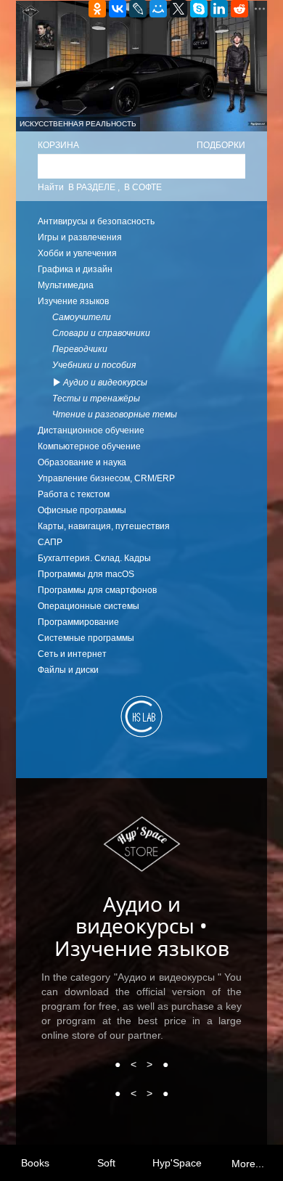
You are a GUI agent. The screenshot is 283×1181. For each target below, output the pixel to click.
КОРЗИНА (58, 145)
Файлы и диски (68, 670)
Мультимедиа (66, 285)
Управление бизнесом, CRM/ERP (106, 478)
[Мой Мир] (158, 8)
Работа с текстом (74, 494)
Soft (106, 1163)
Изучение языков (73, 301)
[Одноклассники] (97, 8)
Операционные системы (88, 606)
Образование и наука (82, 462)
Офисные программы (82, 510)
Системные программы (86, 638)
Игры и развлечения (80, 237)
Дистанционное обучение (91, 430)
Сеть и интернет (72, 654)
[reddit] (239, 8)
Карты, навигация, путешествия (104, 526)
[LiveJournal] (138, 8)
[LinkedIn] (219, 8)
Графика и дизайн (75, 269)
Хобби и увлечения (77, 253)
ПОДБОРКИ (221, 145)
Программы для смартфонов (97, 590)
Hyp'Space (177, 1163)
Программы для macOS (86, 574)
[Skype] (199, 8)
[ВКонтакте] (117, 8)
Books (35, 1163)
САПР (50, 542)
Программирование (78, 622)
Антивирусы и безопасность (96, 221)
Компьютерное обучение (89, 446)
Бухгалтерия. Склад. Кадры (94, 558)
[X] (178, 8)
